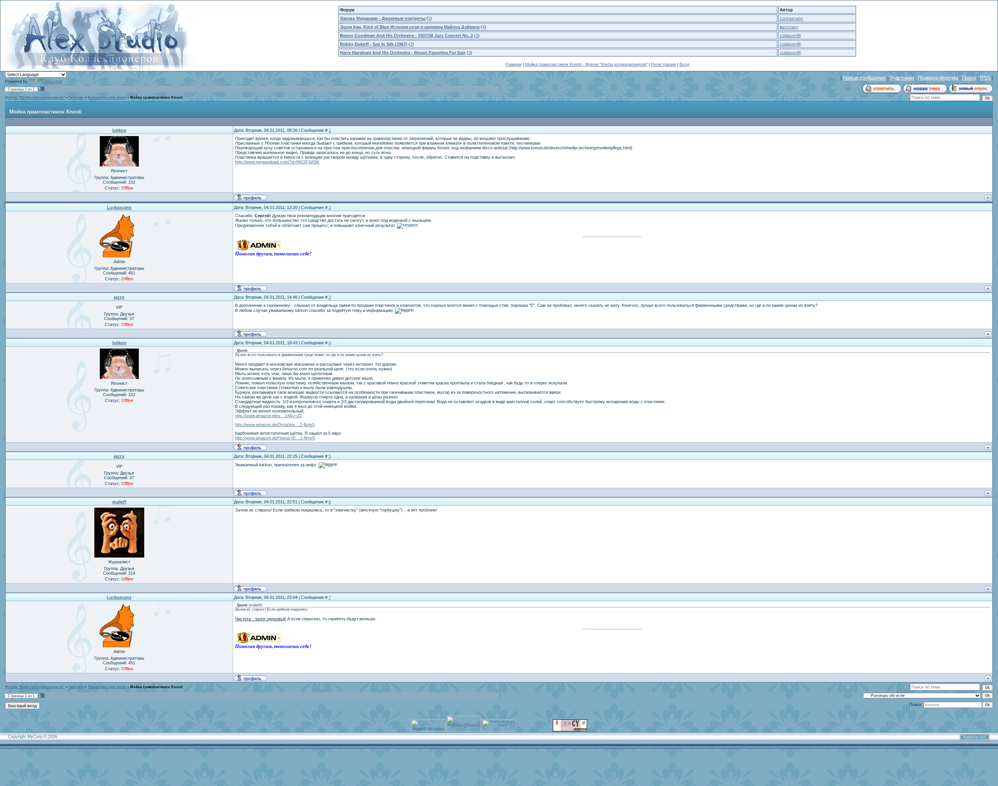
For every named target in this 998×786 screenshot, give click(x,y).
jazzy (119, 297)
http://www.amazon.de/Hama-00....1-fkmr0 (275, 437)
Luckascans (791, 18)
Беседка (76, 97)
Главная (514, 64)
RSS (985, 78)
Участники (902, 78)
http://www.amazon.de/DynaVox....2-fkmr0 (275, 424)
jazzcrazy (789, 27)
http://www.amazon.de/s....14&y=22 (268, 415)
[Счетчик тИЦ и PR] (570, 730)
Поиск (969, 78)
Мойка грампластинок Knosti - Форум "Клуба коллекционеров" (586, 64)
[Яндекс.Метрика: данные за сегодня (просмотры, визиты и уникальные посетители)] (428, 725)
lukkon (119, 130)
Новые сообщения (864, 78)
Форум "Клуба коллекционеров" (35, 97)
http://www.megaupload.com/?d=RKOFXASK (277, 161)
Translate (53, 81)
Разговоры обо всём (107, 97)
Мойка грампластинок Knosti (156, 97)
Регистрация (663, 64)
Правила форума (938, 78)
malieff (119, 501)
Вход (684, 64)
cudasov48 (790, 35)
